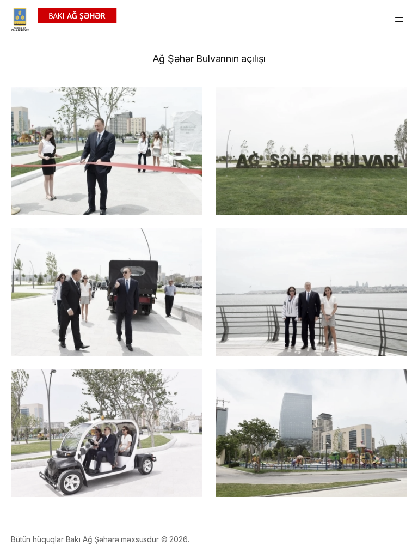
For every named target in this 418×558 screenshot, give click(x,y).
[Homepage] (64, 19)
